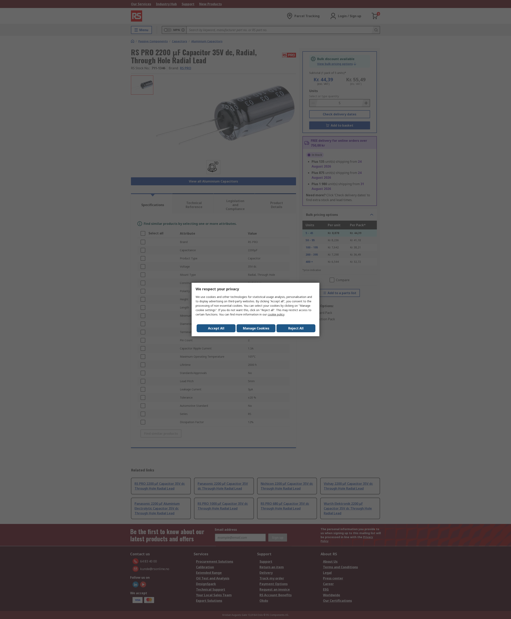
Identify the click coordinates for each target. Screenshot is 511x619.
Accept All (216, 328)
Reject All (296, 328)
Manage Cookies (256, 328)
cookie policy (276, 314)
